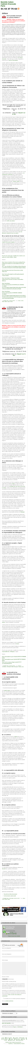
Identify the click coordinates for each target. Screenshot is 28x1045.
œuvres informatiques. (13, 60)
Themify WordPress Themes (18, 1043)
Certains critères (16, 181)
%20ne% (20, 266)
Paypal (14, 1026)
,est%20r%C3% (5, 267)
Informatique (11, 898)
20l (9, 266)
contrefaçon (9, 666)
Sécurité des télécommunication (10, 894)
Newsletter (22, 1037)
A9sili (10, 267)
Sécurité (3, 868)
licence (17, 643)
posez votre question (6, 1023)
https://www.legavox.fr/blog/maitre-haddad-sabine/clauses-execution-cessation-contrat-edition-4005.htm (12, 279)
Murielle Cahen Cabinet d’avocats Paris (8, 4)
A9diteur (16, 266)
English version (12, 1040)
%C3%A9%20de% (15, 267)
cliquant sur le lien (18, 113)
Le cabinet (16, 1037)
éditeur (3, 301)
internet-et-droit (12, 300)
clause (24, 898)
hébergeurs (16, 666)
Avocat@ (11, 932)
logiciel (15, 736)
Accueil (3, 1037)
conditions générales (9, 1000)
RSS (21, 8)
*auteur (19, 300)
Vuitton (13, 483)
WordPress (10, 1043)
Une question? (9, 1037)
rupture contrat (10, 301)
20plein (20, 267)
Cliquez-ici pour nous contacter (14, 936)
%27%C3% (12, 266)
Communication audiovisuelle (10, 895)
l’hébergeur (22, 512)
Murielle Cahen (6, 300)
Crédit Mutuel (19, 1026)
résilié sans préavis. (11, 220)
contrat (22, 300)
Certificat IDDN (20, 1040)
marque (20, 666)
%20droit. (24, 267)
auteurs (3, 622)
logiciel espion (7, 690)
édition (6, 301)
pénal (23, 666)
